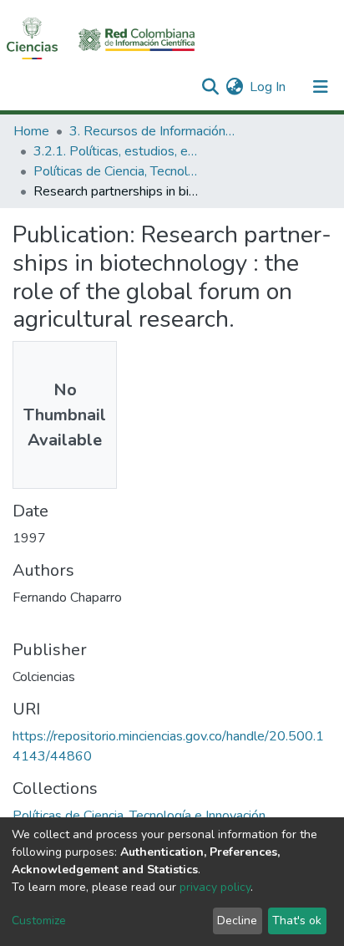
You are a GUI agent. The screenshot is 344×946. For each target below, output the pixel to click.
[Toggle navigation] (320, 87)
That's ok (296, 920)
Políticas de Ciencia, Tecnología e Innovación (116, 171)
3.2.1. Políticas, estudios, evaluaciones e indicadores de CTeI (116, 151)
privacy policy (215, 887)
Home (31, 131)
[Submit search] (210, 87)
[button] (234, 87)
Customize (39, 920)
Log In (268, 87)
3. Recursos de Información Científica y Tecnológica (152, 131)
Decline (237, 920)
